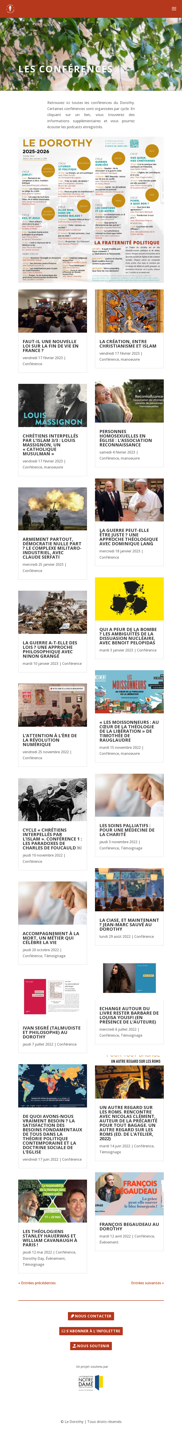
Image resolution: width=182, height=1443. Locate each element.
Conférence (32, 363)
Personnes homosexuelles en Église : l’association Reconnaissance (125, 438)
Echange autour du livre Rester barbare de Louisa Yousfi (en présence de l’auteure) (129, 1015)
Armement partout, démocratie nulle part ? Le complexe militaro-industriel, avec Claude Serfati (52, 548)
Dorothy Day (33, 1258)
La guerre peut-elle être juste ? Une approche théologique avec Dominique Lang (128, 537)
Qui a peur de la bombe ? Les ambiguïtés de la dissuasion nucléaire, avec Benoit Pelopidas (128, 636)
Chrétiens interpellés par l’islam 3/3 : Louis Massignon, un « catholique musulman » (50, 445)
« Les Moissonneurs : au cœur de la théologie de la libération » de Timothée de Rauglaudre (129, 731)
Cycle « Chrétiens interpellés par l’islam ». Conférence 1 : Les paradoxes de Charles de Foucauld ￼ (52, 839)
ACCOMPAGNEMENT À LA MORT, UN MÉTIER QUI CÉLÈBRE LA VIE (51, 937)
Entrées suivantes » (147, 1282)
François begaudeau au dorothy (129, 1226)
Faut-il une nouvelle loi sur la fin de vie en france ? (51, 345)
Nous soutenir (93, 1345)
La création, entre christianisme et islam (127, 343)
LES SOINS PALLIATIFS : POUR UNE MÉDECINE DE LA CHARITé (126, 829)
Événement (55, 1258)
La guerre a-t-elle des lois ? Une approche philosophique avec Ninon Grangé (50, 649)
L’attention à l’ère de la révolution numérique (50, 740)
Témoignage (54, 955)
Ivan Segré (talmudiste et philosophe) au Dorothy (52, 1032)
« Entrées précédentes (37, 1282)
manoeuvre (53, 467)
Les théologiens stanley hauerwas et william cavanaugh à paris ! (50, 1238)
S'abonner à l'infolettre (93, 1331)
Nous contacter (93, 1316)
